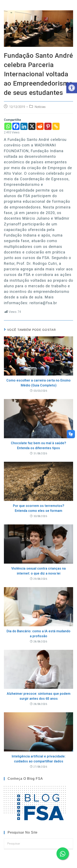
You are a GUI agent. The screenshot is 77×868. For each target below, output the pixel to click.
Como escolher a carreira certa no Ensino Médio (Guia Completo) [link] (38, 382)
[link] (71, 87)
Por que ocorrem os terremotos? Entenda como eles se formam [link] (38, 508)
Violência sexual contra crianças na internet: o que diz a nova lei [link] (38, 570)
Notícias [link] (40, 107)
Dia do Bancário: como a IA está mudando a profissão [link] (38, 633)
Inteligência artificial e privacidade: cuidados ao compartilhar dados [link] (39, 758)
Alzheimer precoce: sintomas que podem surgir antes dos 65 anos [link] (38, 696)
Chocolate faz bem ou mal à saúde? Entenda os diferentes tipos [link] (38, 445)
